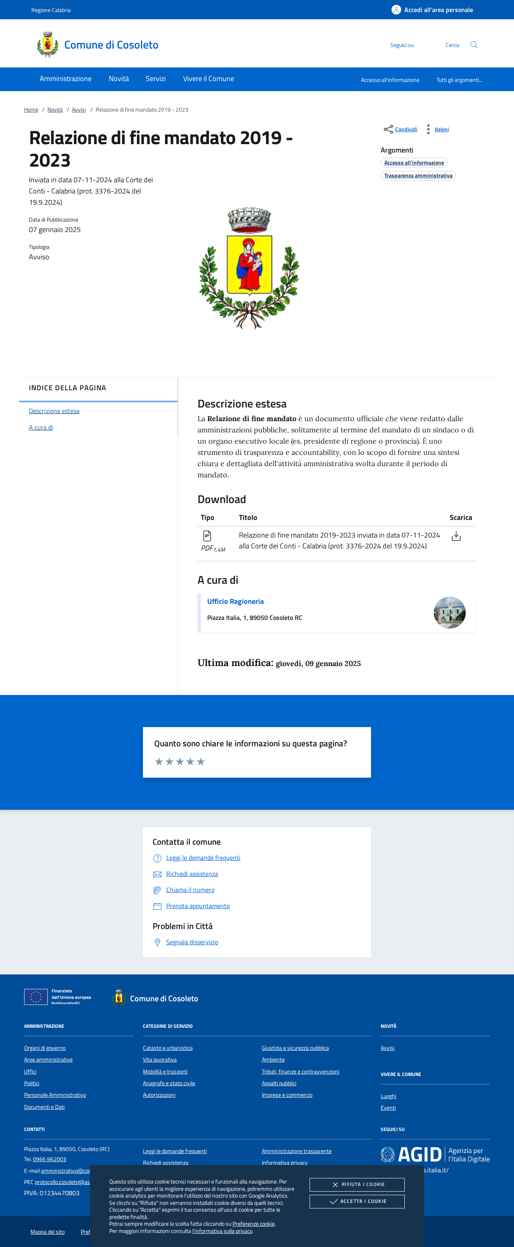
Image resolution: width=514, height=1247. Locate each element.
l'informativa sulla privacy (222, 1231)
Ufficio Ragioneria (235, 601)
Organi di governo (44, 1047)
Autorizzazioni (159, 1094)
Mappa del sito (48, 1231)
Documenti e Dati (44, 1106)
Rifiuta (363, 1184)
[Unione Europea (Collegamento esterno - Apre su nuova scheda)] (60, 998)
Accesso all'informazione (390, 79)
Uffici (30, 1071)
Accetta (364, 1201)
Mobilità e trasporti (165, 1071)
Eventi (388, 1107)
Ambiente (273, 1059)
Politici (31, 1083)
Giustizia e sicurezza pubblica (295, 1047)
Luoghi (388, 1096)
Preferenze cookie (254, 1223)
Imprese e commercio (287, 1094)
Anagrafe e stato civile (169, 1083)
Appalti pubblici (279, 1083)
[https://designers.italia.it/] (435, 1154)
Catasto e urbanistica (168, 1047)
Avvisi (79, 109)
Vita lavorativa (160, 1059)
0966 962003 (49, 1159)
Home (31, 109)
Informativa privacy (285, 1162)
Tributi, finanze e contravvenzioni (300, 1071)
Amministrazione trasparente (297, 1151)
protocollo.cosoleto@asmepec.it (72, 1182)
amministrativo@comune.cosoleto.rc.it (87, 1170)
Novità (55, 109)
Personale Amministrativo (55, 1094)
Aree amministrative (48, 1059)
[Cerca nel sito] (474, 44)
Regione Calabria (51, 10)
